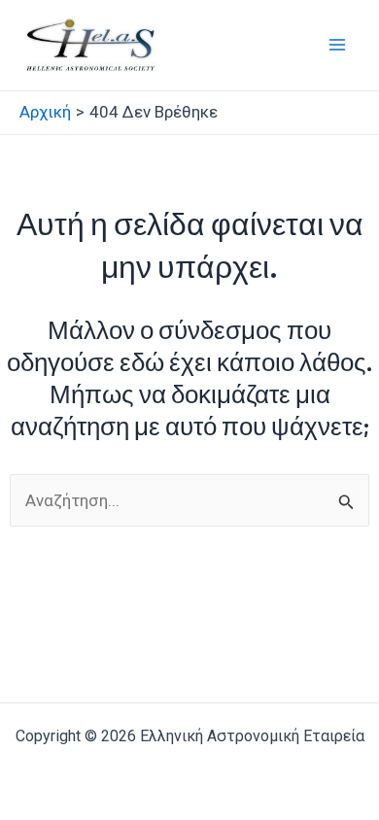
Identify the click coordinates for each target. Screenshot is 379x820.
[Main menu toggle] (338, 45)
